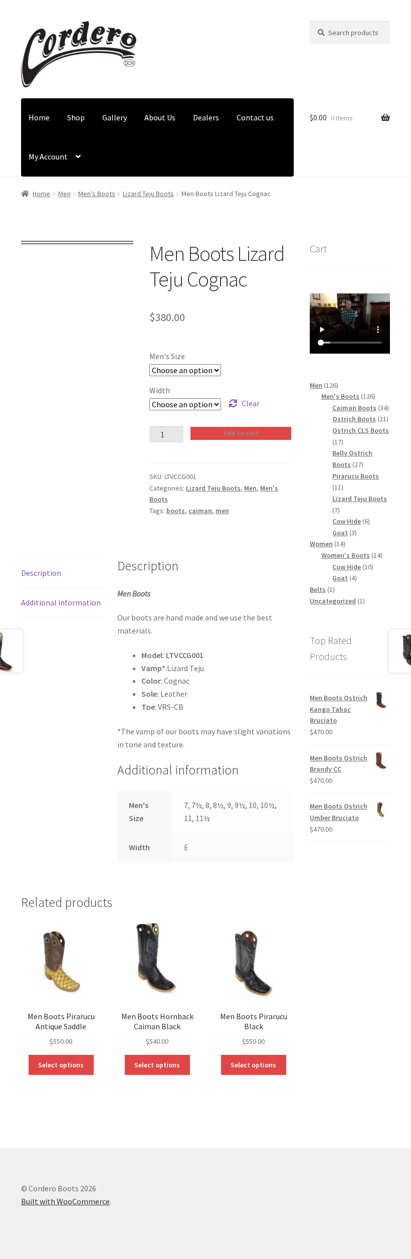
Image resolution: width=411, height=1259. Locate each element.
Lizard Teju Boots (148, 193)
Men (64, 193)
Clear (251, 403)
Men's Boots (96, 193)
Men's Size (167, 356)
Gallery (114, 117)
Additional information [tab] (61, 602)
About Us (159, 117)
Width (159, 390)
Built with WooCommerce (65, 1201)
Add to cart (241, 432)
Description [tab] (41, 573)
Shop (76, 117)
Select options (61, 1064)
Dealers (206, 117)
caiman (200, 510)
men (222, 510)
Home (39, 117)
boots (175, 510)
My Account (48, 156)
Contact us (255, 117)
